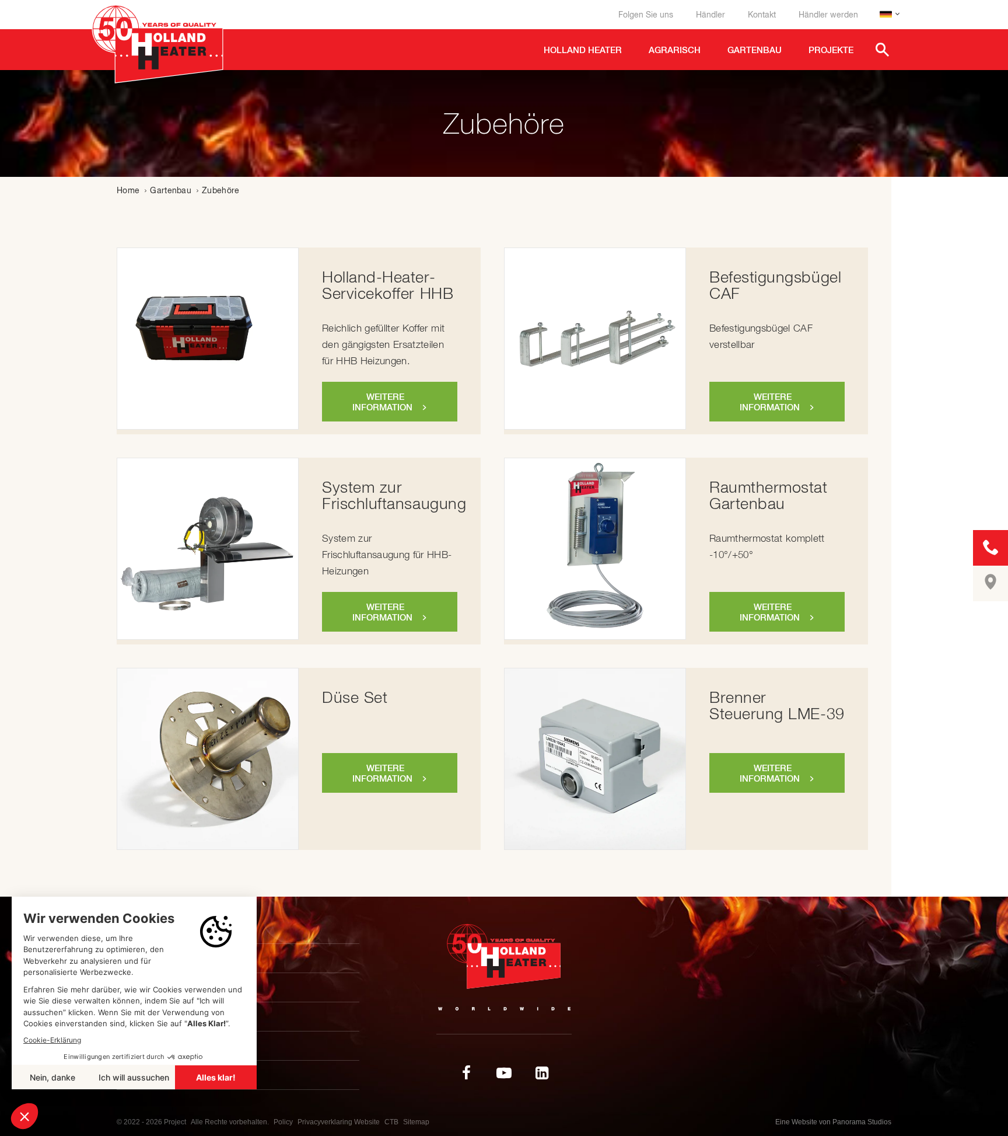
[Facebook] (466, 1073)
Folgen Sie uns (645, 14)
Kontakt (762, 14)
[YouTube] (504, 1073)
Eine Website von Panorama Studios (833, 1122)
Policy (283, 1122)
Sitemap (416, 1122)
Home (128, 190)
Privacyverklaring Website (339, 1122)
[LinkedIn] (541, 1073)
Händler (710, 14)
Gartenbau (170, 190)
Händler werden (828, 14)
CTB (391, 1122)
